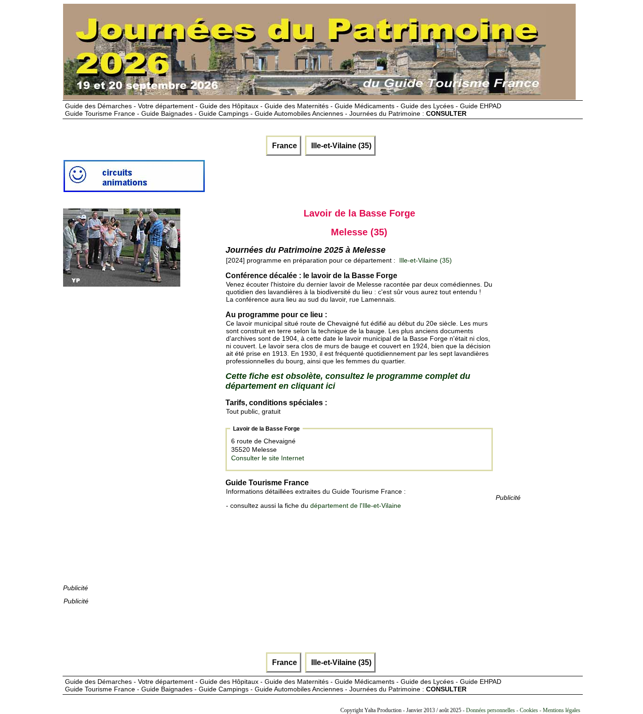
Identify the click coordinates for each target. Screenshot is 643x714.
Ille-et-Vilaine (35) (340, 146)
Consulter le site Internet (267, 458)
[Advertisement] (133, 441)
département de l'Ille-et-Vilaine (355, 505)
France (283, 146)
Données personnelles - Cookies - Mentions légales (523, 710)
